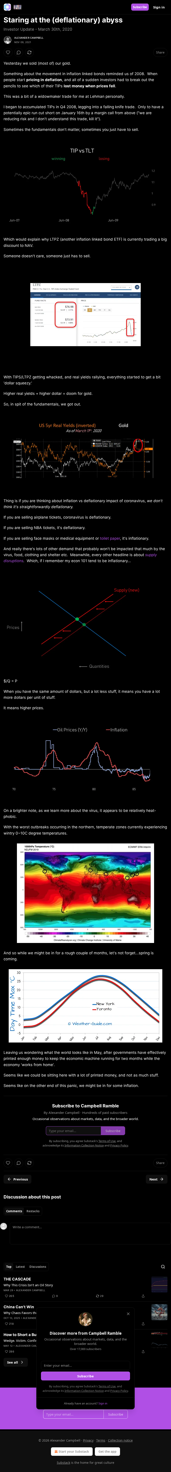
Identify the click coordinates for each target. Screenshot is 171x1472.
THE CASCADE (17, 1279)
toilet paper (110, 538)
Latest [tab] (20, 1267)
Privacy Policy (119, 1391)
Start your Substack (74, 1451)
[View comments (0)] (18, 52)
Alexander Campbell (29, 37)
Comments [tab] (14, 1211)
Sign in (159, 7)
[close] (128, 1313)
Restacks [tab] (32, 1211)
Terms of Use (107, 1386)
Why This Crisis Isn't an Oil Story (28, 1285)
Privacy (88, 1440)
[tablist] (23, 1211)
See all (12, 1362)
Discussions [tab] (37, 1267)
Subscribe (140, 7)
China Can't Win (19, 1307)
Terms (100, 1440)
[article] (85, 1287)
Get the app (107, 1451)
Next (153, 1179)
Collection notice (120, 1440)
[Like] (8, 52)
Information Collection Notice (84, 1391)
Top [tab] (8, 1267)
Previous (20, 1179)
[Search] (163, 1266)
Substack (63, 1462)
